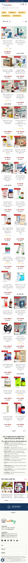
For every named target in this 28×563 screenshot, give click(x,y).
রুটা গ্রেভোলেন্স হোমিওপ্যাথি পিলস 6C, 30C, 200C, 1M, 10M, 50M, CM (7, 418)
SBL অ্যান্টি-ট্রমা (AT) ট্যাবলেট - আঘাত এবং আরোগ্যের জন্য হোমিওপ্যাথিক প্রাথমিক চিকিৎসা (8, 204)
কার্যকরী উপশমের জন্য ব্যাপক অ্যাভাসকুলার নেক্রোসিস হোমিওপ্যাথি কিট (8, 122)
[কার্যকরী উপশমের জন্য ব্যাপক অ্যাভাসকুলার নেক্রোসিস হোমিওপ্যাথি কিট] (7, 112)
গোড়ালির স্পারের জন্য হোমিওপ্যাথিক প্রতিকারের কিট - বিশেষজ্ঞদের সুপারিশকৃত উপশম (20, 339)
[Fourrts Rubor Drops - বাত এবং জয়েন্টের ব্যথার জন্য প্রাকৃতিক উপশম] (7, 356)
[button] (23, 4)
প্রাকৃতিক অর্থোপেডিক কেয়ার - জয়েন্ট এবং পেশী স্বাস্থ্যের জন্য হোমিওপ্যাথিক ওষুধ (20, 42)
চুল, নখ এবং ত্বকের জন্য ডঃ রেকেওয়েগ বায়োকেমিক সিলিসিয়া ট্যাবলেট (20, 418)
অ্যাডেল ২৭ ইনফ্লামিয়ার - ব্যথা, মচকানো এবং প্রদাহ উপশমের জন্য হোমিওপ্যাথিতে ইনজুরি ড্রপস (20, 204)
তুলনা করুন (5, 37)
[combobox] (14, 7)
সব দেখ (25, 479)
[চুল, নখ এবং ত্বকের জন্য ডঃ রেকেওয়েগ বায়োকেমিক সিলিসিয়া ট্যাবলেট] (20, 408)
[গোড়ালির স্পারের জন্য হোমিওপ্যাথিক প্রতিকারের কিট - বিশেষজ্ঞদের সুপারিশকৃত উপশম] (20, 328)
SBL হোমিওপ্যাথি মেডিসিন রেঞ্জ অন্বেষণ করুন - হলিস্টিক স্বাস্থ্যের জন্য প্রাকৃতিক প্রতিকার (19, 496)
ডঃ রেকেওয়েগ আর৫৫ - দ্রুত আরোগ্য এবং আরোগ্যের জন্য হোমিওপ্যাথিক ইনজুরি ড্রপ (8, 312)
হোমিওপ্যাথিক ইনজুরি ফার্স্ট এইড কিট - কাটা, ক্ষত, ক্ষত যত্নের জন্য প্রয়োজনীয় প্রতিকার (7, 339)
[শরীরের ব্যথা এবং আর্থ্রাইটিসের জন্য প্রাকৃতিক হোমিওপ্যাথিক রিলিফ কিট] (7, 61)
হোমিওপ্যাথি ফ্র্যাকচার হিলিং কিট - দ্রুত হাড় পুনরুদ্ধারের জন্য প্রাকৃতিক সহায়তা (20, 177)
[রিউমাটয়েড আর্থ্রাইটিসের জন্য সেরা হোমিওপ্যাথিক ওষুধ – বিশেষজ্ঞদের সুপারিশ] (7, 86)
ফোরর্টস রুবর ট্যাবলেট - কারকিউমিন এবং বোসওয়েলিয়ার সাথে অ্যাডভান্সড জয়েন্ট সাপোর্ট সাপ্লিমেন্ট (8, 259)
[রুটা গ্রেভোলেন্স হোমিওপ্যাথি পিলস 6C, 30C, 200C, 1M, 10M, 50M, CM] (7, 408)
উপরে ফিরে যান (13, 512)
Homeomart (6, 556)
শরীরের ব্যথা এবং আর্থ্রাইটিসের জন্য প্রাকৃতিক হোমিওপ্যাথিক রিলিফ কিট (8, 71)
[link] (5, 431)
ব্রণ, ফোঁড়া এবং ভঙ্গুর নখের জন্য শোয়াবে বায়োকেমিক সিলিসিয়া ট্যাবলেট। (7, 392)
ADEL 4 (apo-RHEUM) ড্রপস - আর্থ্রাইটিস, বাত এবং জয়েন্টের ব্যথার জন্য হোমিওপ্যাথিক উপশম (8, 230)
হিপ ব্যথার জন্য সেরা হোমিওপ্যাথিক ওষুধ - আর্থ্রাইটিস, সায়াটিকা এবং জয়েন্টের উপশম (7, 178)
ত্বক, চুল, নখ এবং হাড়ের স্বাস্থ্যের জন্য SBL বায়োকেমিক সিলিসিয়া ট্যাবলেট (20, 392)
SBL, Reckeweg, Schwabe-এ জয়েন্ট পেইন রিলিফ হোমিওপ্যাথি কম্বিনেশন (20, 71)
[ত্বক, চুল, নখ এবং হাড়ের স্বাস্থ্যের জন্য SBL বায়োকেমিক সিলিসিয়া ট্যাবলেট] (20, 382)
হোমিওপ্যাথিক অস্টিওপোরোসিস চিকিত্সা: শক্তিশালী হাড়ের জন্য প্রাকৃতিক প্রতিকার (20, 312)
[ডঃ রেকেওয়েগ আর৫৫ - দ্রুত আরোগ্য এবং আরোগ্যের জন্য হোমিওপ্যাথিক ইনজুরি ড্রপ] (7, 302)
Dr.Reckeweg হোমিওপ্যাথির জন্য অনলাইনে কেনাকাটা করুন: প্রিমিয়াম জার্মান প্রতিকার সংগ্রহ (7, 496)
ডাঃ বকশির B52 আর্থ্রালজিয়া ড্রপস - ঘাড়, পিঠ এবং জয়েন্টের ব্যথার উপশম (8, 151)
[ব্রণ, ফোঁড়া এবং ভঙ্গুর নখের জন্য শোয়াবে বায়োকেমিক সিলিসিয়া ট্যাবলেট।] (7, 382)
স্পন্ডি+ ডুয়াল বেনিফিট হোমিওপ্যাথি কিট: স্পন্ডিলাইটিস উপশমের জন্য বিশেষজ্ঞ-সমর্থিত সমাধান (8, 287)
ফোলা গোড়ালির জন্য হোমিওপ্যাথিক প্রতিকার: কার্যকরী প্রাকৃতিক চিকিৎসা (20, 96)
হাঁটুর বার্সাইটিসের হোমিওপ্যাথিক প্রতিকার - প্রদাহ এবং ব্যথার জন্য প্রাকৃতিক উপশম (20, 151)
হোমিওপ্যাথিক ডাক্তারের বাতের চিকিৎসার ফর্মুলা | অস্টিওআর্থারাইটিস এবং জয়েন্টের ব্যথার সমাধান (20, 123)
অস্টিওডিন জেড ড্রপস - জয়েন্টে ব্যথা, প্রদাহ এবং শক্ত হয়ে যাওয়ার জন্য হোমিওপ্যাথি (20, 286)
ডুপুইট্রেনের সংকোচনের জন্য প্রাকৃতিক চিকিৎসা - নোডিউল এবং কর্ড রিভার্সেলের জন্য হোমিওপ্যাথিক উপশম (20, 367)
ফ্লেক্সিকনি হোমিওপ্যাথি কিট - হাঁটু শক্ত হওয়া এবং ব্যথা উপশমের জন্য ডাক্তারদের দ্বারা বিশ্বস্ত (8, 43)
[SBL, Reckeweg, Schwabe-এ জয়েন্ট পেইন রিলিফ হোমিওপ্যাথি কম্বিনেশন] (20, 61)
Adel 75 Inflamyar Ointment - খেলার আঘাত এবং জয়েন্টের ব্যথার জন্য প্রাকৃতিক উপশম (20, 259)
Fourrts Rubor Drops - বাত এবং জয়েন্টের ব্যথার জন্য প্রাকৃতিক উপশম (8, 366)
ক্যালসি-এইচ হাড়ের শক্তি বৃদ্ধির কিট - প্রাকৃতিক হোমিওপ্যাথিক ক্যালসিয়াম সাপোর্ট (20, 230)
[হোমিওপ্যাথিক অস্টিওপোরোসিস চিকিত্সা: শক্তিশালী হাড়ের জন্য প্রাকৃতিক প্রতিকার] (20, 302)
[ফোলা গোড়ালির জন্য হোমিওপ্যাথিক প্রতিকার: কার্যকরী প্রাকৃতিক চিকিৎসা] (20, 86)
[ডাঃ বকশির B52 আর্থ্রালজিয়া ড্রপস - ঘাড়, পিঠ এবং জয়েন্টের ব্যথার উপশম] (7, 141)
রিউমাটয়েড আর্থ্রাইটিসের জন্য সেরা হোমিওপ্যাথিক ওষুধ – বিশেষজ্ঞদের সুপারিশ (8, 96)
